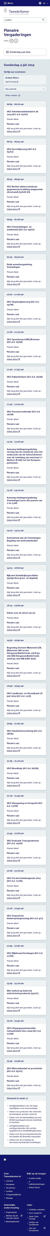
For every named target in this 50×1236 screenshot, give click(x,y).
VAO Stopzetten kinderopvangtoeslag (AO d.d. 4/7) (25, 917)
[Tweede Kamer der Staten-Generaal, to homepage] (16, 11)
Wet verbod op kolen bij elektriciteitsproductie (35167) (22, 992)
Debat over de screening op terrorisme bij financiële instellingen (25, 1141)
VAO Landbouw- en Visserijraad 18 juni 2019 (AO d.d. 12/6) (24, 694)
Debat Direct (12, 131)
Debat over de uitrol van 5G (21, 613)
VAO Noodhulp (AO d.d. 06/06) (22, 768)
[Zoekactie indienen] (43, 19)
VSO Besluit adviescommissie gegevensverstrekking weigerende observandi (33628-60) (25, 189)
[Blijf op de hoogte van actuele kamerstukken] (16, 41)
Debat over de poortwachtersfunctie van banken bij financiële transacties (25, 1135)
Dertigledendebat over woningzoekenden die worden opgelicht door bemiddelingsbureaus (25, 1128)
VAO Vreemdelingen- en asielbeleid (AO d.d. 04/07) (20, 228)
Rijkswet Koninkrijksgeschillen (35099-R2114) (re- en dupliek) (22, 576)
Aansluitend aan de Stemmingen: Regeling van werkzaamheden (24, 539)
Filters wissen (11, 95)
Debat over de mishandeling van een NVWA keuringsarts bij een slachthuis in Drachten (25, 1119)
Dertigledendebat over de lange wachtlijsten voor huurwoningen (23, 1106)
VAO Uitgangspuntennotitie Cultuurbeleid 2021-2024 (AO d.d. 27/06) (24, 1031)
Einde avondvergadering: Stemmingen (19, 265)
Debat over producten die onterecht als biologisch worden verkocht (25, 1112)
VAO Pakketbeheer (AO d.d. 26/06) (25, 376)
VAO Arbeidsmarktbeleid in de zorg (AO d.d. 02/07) (22, 113)
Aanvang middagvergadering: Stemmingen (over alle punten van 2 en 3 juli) (24, 500)
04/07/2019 (10, 81)
